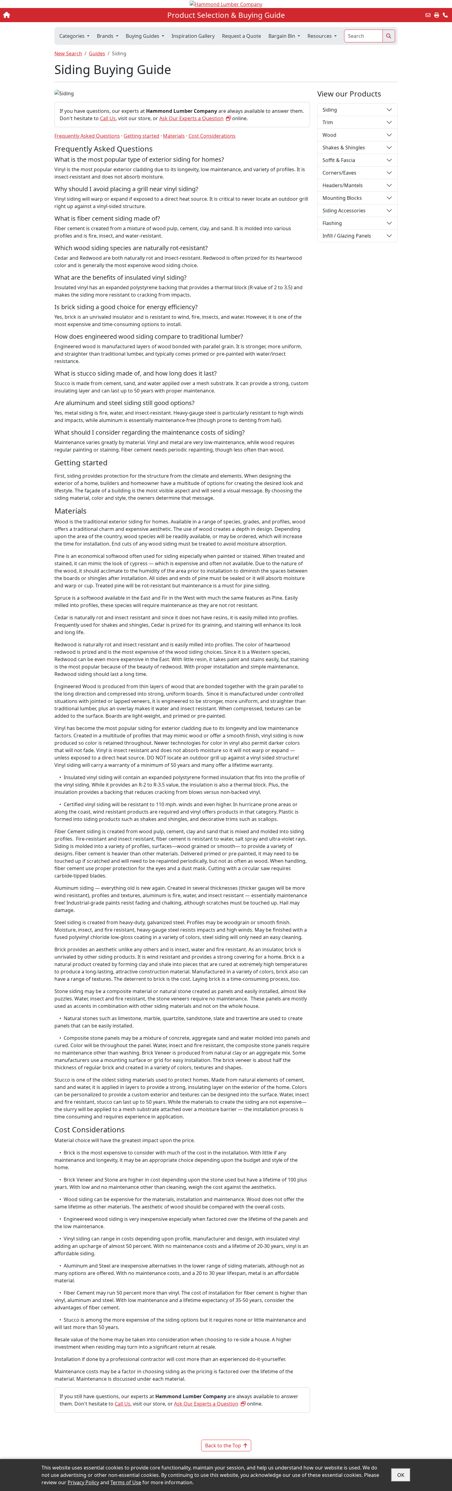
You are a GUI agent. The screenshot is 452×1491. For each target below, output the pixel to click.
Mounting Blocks (342, 198)
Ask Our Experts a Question (191, 118)
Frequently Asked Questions (87, 135)
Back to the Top (223, 1445)
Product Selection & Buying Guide (226, 15)
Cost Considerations (212, 135)
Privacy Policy (83, 1482)
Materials (174, 135)
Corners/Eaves (339, 172)
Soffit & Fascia (339, 160)
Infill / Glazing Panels (347, 235)
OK (400, 1475)
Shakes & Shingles (344, 147)
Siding (330, 109)
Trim (328, 122)
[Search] (389, 36)
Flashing (332, 223)
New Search (68, 53)
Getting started (141, 135)
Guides (97, 53)
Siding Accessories (344, 210)
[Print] (436, 15)
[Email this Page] (428, 15)
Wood (329, 135)
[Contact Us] (445, 15)
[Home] (47, 15)
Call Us (108, 118)
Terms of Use (125, 1482)
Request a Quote (241, 36)
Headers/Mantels (343, 185)
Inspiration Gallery (193, 36)
